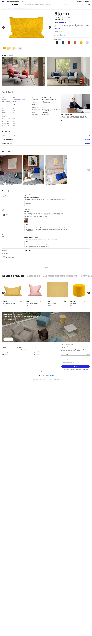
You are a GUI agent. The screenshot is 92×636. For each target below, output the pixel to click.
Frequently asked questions (23, 349)
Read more (57, 28)
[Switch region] (4, 1)
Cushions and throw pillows (25, 8)
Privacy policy (85, 369)
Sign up (16, 1)
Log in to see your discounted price (62, 34)
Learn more (8, 339)
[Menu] (3, 5)
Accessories (8, 8)
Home (3, 8)
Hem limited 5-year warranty (19, 99)
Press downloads (38, 349)
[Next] (50, 27)
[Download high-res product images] (20, 48)
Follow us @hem (5, 354)
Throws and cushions (15, 8)
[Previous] (3, 27)
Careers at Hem (6, 353)
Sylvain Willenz (62, 22)
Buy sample (42, 96)
